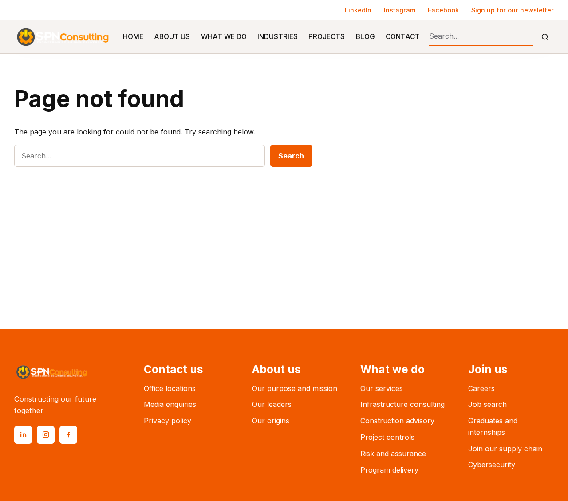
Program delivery (389, 469)
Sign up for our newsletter (512, 10)
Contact (403, 36)
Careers (481, 388)
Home (133, 36)
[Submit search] (545, 37)
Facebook (443, 10)
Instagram (399, 10)
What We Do (224, 36)
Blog (365, 36)
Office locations (170, 388)
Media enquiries (170, 404)
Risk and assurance (393, 453)
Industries (277, 36)
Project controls (387, 437)
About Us (172, 36)
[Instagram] (46, 435)
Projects (326, 36)
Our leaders (272, 404)
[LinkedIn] (23, 435)
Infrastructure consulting (402, 404)
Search (291, 155)
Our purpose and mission (294, 388)
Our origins (270, 420)
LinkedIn (358, 10)
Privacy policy (167, 420)
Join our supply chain (505, 448)
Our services (381, 388)
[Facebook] (68, 435)
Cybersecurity (491, 464)
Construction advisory (397, 420)
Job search (487, 404)
